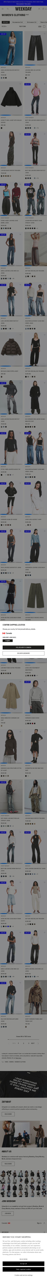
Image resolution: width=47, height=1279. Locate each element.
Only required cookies (23, 1269)
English (7, 640)
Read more (23, 1259)
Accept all (23, 1264)
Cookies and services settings (23, 1275)
